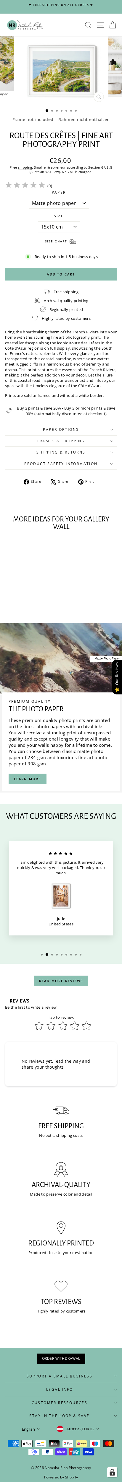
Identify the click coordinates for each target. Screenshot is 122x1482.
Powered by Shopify (61, 1477)
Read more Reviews (61, 981)
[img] (25, 186)
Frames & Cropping (61, 441)
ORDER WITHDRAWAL (61, 1358)
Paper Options (61, 429)
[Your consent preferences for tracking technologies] (112, 1472)
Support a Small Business (60, 1376)
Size (59, 216)
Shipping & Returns (60, 452)
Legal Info (59, 1389)
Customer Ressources (60, 1402)
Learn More (27, 779)
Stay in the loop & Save (59, 1415)
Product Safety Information (60, 463)
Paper (59, 192)
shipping (25, 167)
